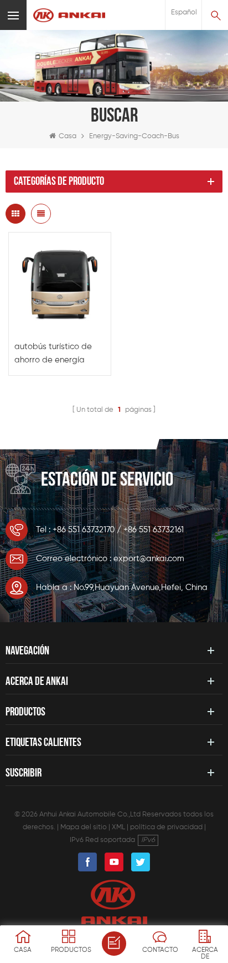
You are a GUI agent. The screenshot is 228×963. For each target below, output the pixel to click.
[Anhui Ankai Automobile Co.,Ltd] (69, 15)
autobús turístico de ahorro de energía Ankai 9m (53, 354)
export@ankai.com (148, 558)
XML (118, 827)
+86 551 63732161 (153, 530)
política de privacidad (166, 827)
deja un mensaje (114, 943)
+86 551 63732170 (84, 530)
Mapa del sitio (83, 827)
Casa (67, 136)
